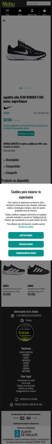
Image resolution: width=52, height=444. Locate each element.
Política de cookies (26, 226)
